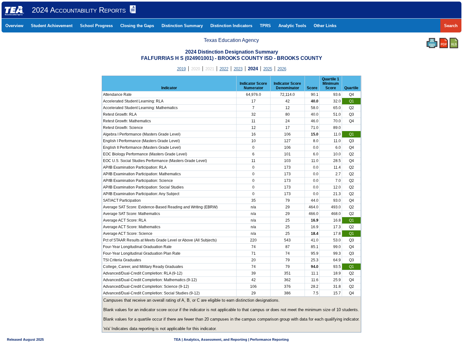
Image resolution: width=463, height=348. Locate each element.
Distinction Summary (182, 25)
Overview (14, 25)
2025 (267, 69)
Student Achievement (51, 25)
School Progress (96, 25)
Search (451, 25)
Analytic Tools (292, 25)
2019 (181, 69)
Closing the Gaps (137, 25)
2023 (238, 69)
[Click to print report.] (432, 43)
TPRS (265, 25)
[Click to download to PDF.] (443, 43)
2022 (224, 69)
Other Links (325, 25)
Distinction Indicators (231, 25)
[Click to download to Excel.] (453, 43)
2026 (281, 69)
